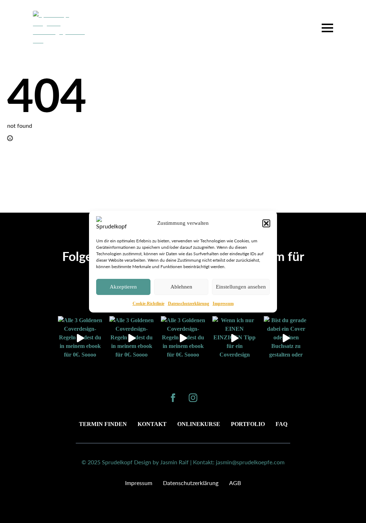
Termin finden (103, 424)
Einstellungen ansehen (241, 287)
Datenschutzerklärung (188, 303)
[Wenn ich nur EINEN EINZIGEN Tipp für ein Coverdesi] (234, 338)
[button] (266, 223)
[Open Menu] (327, 28)
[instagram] (193, 398)
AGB (235, 482)
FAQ (281, 424)
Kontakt (152, 424)
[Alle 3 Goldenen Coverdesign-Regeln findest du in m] (80, 338)
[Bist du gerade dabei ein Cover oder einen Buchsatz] (286, 338)
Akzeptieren (123, 287)
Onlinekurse (198, 424)
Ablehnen (181, 287)
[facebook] (173, 398)
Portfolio (248, 424)
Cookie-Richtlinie (148, 303)
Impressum (223, 303)
